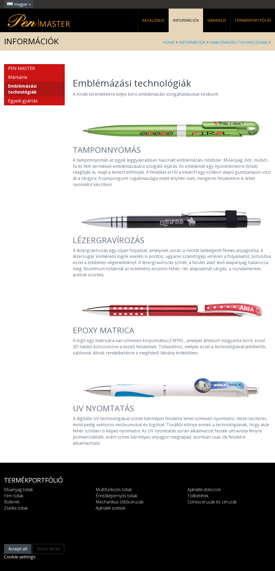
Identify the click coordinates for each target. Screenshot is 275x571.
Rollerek (11, 502)
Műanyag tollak (18, 489)
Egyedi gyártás (23, 101)
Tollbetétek (197, 496)
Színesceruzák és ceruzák (212, 502)
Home (169, 42)
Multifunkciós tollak (114, 489)
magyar (21, 4)
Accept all (17, 549)
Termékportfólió (252, 20)
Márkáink (17, 77)
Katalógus (153, 20)
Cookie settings (19, 557)
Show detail (48, 549)
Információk (186, 20)
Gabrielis (216, 20)
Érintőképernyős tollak (116, 496)
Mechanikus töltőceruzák (119, 502)
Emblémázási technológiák (238, 42)
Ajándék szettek (110, 508)
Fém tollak (13, 496)
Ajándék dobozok (203, 489)
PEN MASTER (21, 68)
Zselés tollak (16, 508)
